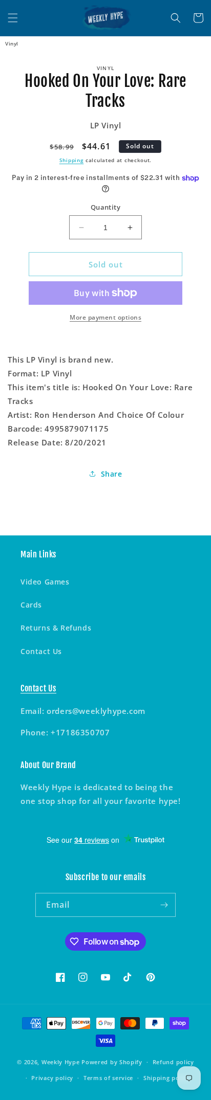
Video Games (45, 582)
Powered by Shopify (111, 1062)
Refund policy (173, 1062)
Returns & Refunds (55, 628)
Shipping (71, 160)
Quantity (105, 207)
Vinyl (11, 43)
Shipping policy (166, 1078)
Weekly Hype (60, 1062)
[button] (13, 18)
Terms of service (108, 1078)
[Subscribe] (164, 905)
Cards (31, 605)
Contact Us (41, 651)
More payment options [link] (105, 317)
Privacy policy (52, 1078)
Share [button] (111, 474)
